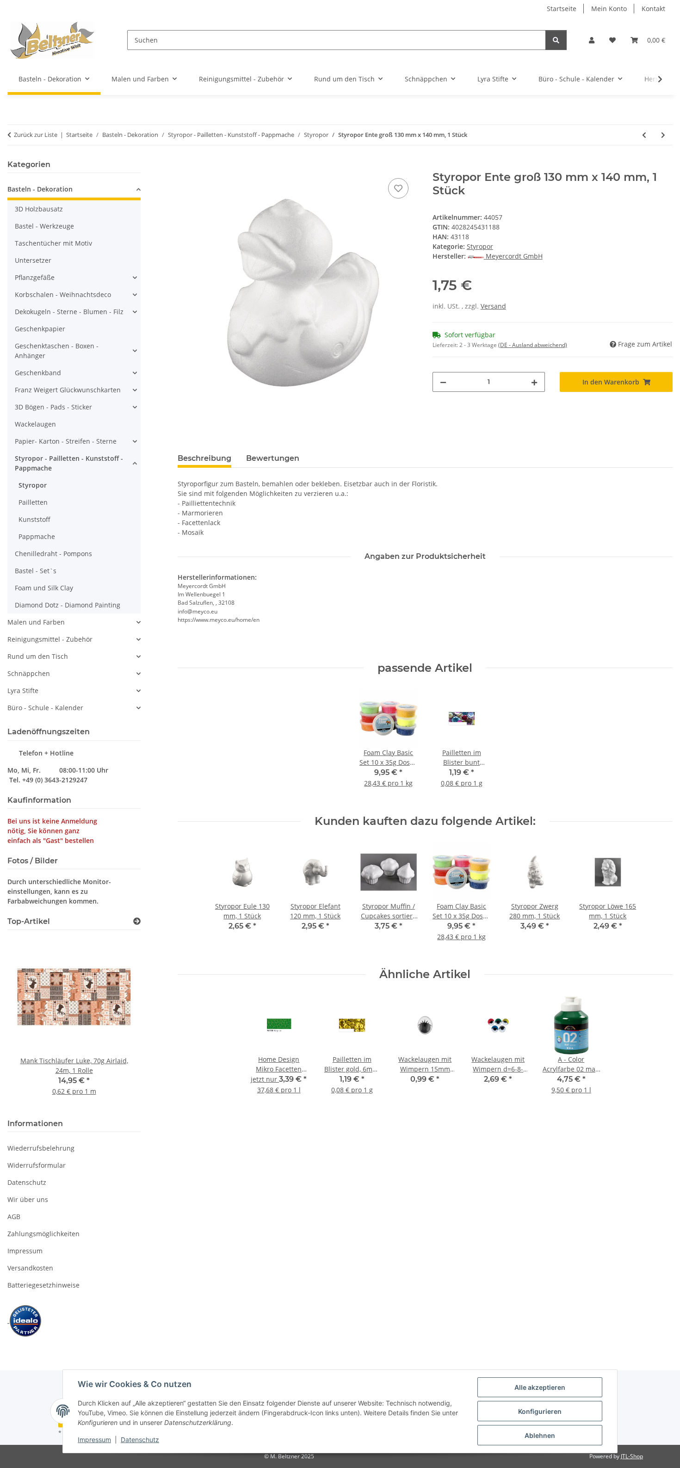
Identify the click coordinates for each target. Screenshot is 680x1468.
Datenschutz (140, 1439)
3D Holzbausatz (39, 208)
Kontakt (653, 8)
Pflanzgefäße (35, 277)
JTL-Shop (632, 1456)
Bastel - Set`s (35, 570)
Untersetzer (33, 260)
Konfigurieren (540, 1411)
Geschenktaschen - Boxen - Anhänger (57, 350)
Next (117, 1023)
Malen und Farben (36, 622)
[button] (591, 40)
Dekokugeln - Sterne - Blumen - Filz (69, 311)
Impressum (94, 1439)
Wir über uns (27, 1199)
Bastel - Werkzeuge (44, 226)
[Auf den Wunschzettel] (398, 188)
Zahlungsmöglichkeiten (43, 1233)
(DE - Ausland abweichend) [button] (532, 345)
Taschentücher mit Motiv (53, 243)
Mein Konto (609, 8)
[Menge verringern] (443, 381)
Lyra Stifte (22, 690)
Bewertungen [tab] (272, 458)
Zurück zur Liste (35, 134)
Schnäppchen (28, 673)
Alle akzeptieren (539, 1387)
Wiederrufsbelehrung (40, 1148)
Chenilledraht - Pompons (53, 553)
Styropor (480, 246)
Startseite (561, 8)
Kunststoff (34, 519)
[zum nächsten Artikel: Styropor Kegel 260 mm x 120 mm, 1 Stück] (663, 135)
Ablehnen (540, 1435)
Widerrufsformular (36, 1165)
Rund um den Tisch (37, 656)
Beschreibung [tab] (204, 458)
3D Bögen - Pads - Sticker (53, 407)
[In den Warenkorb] (185, 166)
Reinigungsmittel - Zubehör (50, 639)
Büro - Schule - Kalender (45, 707)
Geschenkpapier (40, 328)
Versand (493, 306)
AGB (13, 1216)
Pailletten (33, 502)
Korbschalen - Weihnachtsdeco (63, 294)
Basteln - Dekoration (40, 189)
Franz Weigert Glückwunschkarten (68, 389)
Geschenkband (38, 372)
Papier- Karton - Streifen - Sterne (66, 441)
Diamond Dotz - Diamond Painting (67, 605)
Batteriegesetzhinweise (43, 1285)
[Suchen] (556, 40)
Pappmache (37, 536)
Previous (30, 1023)
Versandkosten (30, 1268)
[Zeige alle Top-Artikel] (137, 921)
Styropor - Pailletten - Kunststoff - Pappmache (69, 463)
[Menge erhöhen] (534, 381)
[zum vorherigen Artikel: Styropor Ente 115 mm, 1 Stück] (644, 135)
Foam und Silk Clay (44, 587)
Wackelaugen (35, 424)
